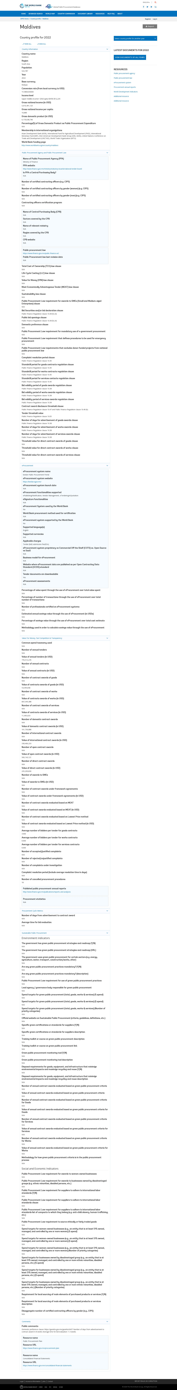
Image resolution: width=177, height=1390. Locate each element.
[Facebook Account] (143, 6)
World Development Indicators (126, 92)
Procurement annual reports (125, 87)
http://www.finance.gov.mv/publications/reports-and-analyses (47, 892)
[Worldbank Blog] (155, 6)
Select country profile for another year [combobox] (129, 38)
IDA (46, 1387)
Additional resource (121, 96)
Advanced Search (36, 14)
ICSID (61, 1387)
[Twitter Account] (147, 6)
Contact (50, 1381)
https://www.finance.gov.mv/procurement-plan (41, 1348)
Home (23, 14)
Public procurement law (123, 78)
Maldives (46, 19)
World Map (50, 14)
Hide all (42, 44)
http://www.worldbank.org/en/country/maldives (40, 145)
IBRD (41, 1387)
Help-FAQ (111, 14)
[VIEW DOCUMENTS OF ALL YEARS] (130, 60)
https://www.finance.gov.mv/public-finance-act (41, 253)
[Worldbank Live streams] (151, 6)
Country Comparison (66, 14)
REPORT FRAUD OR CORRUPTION (146, 1381)
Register (148, 19)
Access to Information (33, 1381)
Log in (155, 19)
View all (28, 44)
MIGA (55, 1387)
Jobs (44, 1381)
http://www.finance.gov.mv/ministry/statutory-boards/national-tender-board (52, 169)
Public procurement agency (124, 73)
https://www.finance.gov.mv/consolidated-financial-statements (47, 1365)
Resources (100, 14)
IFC (50, 1387)
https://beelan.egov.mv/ (32, 482)
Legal (21, 1381)
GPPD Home (24, 19)
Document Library (85, 14)
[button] (155, 2)
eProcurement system (122, 82)
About (119, 14)
